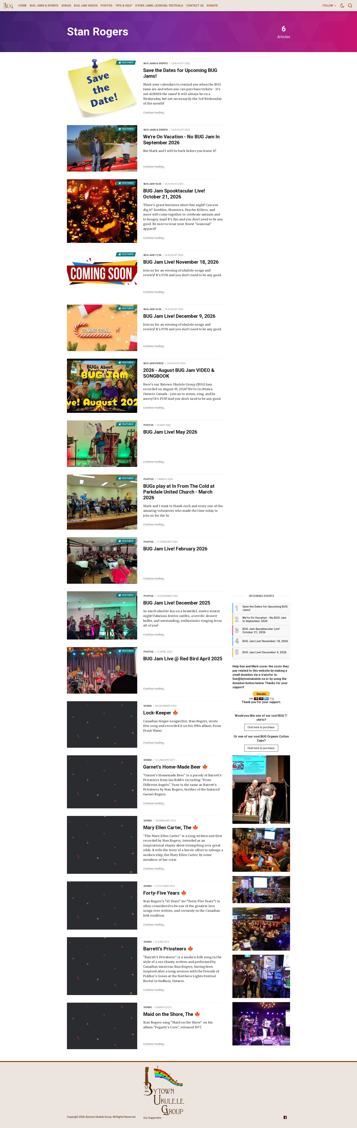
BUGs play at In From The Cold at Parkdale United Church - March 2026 (179, 491)
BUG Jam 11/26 (152, 255)
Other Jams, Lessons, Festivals (159, 5)
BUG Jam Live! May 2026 (170, 432)
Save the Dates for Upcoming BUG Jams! (180, 73)
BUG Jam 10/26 (152, 183)
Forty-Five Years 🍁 (165, 893)
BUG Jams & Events (44, 5)
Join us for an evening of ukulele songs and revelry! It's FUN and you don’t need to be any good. (182, 273)
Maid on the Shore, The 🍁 (171, 1014)
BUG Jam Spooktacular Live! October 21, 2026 (174, 193)
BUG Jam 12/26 (152, 309)
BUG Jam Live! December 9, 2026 (179, 316)
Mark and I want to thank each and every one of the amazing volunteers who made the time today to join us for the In (183, 510)
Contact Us (195, 5)
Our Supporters (152, 1117)
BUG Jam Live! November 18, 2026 (181, 262)
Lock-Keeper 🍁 (160, 713)
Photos (106, 5)
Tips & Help (123, 5)
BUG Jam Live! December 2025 (176, 603)
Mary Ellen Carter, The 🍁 (170, 827)
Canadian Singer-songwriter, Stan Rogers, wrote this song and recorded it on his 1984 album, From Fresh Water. (182, 725)
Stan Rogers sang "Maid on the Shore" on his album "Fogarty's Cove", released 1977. (178, 1025)
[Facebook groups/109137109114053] (285, 1117)
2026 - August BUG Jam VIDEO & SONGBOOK (178, 373)
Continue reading (153, 112)
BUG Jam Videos (86, 5)
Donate (212, 5)
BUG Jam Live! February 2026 (175, 549)
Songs (66, 5)
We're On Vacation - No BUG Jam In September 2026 (181, 139)
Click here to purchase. (261, 727)
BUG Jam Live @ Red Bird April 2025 (182, 658)
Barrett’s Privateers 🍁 (168, 949)
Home (22, 5)
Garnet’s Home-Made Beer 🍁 (175, 767)
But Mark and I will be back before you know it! (179, 151)
